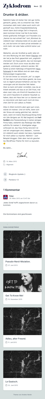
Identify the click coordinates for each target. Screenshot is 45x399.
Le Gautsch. (11, 381)
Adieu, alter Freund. (15, 338)
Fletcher (34, 56)
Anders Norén (27, 395)
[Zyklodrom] (17, 6)
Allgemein (9, 164)
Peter (11, 196)
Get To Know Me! (14, 295)
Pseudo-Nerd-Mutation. (17, 261)
